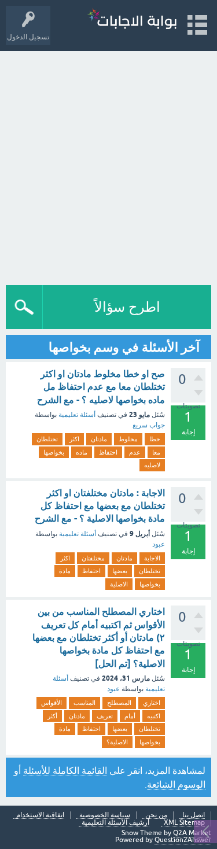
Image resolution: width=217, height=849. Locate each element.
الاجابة (152, 558)
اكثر (74, 438)
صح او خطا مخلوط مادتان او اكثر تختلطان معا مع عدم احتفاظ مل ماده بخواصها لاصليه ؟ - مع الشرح (101, 386)
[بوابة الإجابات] (132, 20)
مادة (65, 570)
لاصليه (152, 465)
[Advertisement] (108, 165)
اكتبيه (153, 716)
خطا (154, 438)
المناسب (84, 702)
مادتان (99, 438)
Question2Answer (183, 840)
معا (156, 452)
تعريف (105, 716)
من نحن (156, 815)
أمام (129, 716)
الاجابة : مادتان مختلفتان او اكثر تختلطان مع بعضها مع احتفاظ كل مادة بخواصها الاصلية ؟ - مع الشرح (100, 506)
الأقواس (51, 702)
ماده (81, 452)
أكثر (52, 716)
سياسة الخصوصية (104, 815)
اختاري (151, 702)
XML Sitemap (184, 822)
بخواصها (53, 452)
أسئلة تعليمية (76, 415)
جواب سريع (149, 425)
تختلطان (47, 438)
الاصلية (119, 584)
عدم (135, 452)
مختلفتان (93, 558)
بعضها (119, 570)
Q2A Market (192, 833)
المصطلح (119, 702)
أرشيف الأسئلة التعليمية (115, 822)
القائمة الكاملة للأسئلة (65, 770)
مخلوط (128, 438)
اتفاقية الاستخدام (40, 815)
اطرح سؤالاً (127, 307)
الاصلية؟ (117, 742)
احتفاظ (108, 452)
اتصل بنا (193, 815)
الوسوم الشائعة (176, 784)
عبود (158, 544)
